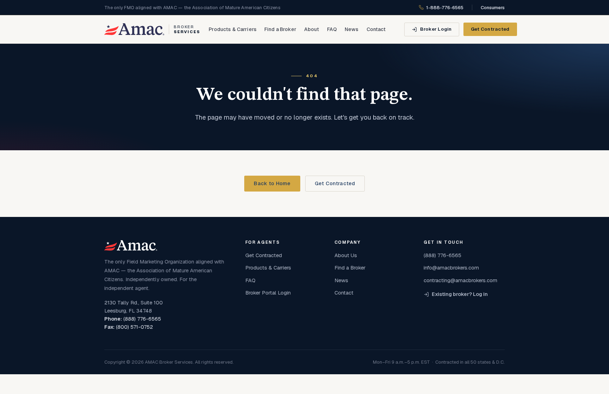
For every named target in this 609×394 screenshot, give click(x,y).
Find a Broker (280, 29)
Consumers (493, 8)
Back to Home (272, 183)
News (352, 29)
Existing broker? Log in (460, 294)
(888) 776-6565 (142, 319)
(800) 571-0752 (134, 327)
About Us (345, 255)
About (311, 29)
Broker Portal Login (268, 292)
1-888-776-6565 (444, 8)
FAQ (332, 29)
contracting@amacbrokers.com (460, 280)
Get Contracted (490, 29)
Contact (376, 29)
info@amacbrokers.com (451, 267)
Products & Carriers (233, 29)
